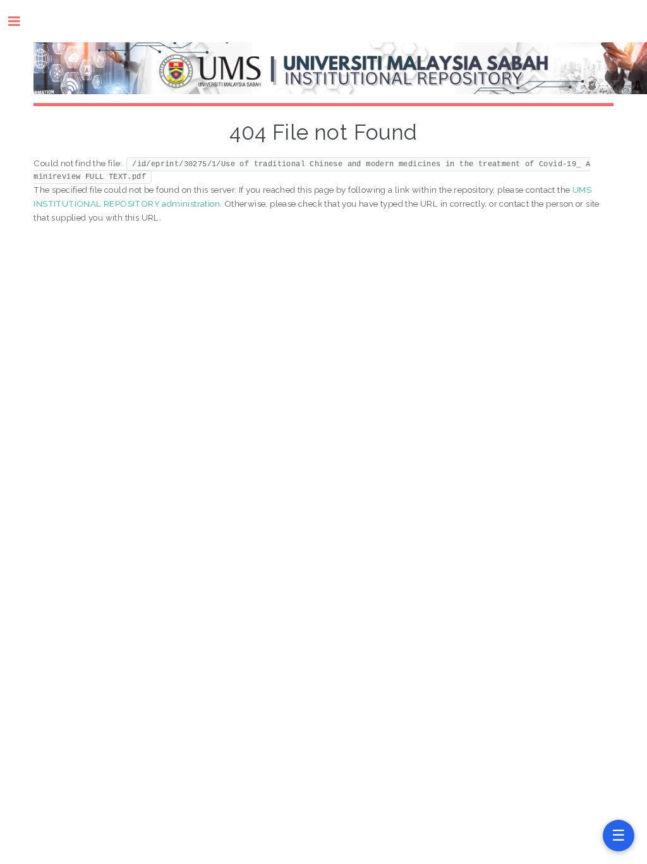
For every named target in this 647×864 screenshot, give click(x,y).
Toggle (20, 21)
